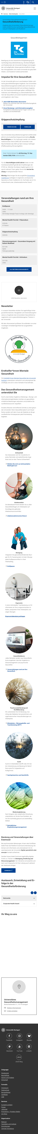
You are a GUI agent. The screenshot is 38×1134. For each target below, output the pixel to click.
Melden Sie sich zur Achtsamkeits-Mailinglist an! (19, 464)
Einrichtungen (5, 1126)
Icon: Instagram (19, 1035)
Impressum (4, 1088)
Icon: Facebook (9, 1035)
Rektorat (4, 1122)
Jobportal (4, 1109)
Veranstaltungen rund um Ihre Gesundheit (17, 670)
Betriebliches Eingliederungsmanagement (17, 826)
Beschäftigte (5, 1075)
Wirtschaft (4, 1080)
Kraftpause (11, 566)
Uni (2, 2)
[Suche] (33, 2)
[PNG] (19, 349)
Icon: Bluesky (29, 1035)
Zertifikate (4, 1094)
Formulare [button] (27, 127)
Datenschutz (5, 1090)
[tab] (19, 898)
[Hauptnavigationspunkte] (35, 8)
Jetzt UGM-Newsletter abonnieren (14, 102)
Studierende (5, 1073)
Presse (3, 1107)
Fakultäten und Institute (8, 1124)
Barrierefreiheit (5, 1092)
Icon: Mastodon (9, 1046)
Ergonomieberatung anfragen (15, 616)
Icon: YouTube (19, 1046)
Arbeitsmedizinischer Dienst (17, 516)
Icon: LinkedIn (29, 1046)
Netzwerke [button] (6, 898)
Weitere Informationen (14, 1008)
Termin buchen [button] (11, 127)
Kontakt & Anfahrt (6, 1105)
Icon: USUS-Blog (19, 1057)
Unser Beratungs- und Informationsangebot (18, 108)
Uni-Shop (4, 1114)
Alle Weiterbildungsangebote (19, 269)
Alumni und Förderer (7, 1077)
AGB (2, 1097)
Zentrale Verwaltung (7, 1128)
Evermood (8, 870)
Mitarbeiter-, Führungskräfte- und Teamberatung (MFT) (18, 724)
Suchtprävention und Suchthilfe (18, 775)
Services (6, 14)
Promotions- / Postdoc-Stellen (10, 1111)
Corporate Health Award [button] (11, 903)
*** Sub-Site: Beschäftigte (1, 13)
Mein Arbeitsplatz (13, 14)
